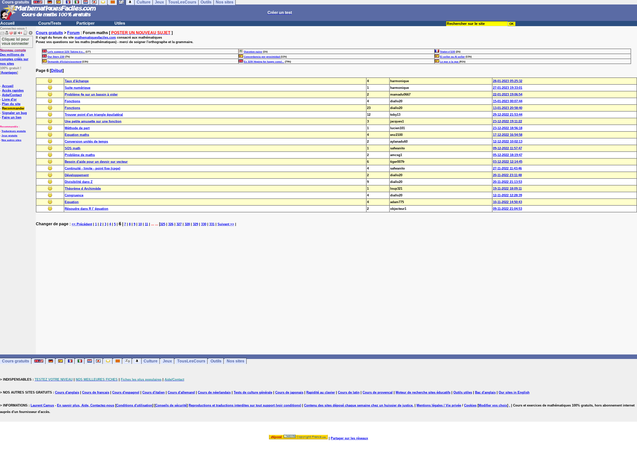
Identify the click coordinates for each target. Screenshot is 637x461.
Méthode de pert (77, 128)
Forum (73, 33)
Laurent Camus (42, 405)
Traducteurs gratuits (13, 131)
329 (195, 224)
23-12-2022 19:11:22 (507, 121)
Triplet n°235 (447, 51)
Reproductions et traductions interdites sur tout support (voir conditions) (245, 405)
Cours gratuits (49, 33)
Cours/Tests (49, 23)
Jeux (167, 361)
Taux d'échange (77, 81)
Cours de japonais (289, 392)
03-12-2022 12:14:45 (507, 162)
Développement (77, 175)
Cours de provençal (378, 392)
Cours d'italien (153, 392)
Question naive (253, 51)
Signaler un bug (14, 113)
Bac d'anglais (485, 392)
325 (162, 224)
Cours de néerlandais (214, 392)
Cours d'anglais (67, 392)
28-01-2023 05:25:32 (507, 81)
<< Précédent (82, 224)
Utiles (119, 23)
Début (56, 70)
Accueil (7, 23)
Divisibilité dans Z (79, 182)
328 (187, 224)
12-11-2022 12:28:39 (507, 195)
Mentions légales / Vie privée (439, 405)
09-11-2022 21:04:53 (507, 209)
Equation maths (77, 135)
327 (179, 224)
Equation (72, 202)
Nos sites (235, 361)
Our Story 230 (56, 56)
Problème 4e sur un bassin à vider (91, 94)
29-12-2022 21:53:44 (507, 114)
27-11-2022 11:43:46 (507, 168)
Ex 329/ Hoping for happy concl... (264, 61)
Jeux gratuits (9, 135)
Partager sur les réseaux (349, 438)
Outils (216, 361)
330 (203, 224)
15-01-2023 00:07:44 (507, 101)
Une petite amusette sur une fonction (93, 121)
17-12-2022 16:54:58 (507, 135)
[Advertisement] (336, 288)
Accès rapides (13, 90)
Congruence (74, 195)
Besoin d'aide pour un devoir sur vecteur (96, 162)
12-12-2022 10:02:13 (507, 141)
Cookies (470, 405)
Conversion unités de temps (86, 141)
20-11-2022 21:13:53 (507, 182)
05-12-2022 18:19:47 (507, 155)
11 (146, 224)
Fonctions (72, 101)
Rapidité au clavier (320, 392)
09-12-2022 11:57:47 (507, 148)
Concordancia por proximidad (262, 56)
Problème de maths (80, 155)
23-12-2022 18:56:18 (507, 128)
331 (211, 224)
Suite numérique (77, 88)
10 (140, 224)
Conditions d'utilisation (134, 405)
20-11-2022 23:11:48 (507, 175)
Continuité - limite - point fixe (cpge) (92, 168)
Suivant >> (225, 224)
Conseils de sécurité (171, 405)
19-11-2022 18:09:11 (507, 188)
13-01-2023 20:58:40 (507, 108)
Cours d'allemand (181, 392)
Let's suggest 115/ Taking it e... (66, 51)
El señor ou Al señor (452, 56)
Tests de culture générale (253, 392)
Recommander (13, 108)
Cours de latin (349, 392)
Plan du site (11, 104)
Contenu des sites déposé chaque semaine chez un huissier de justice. (359, 405)
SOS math (72, 148)
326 (170, 224)
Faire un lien (11, 117)
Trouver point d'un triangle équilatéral (94, 114)
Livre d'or (9, 99)
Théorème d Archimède (83, 188)
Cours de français (95, 392)
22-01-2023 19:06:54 (507, 94)
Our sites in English (514, 392)
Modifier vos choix (492, 405)
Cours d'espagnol (125, 392)
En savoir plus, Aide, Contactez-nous (85, 405)
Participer (85, 23)
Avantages (9, 72)
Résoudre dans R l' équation (86, 209)
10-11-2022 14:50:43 (507, 202)
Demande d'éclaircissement (64, 61)
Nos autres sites (11, 140)
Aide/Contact (12, 95)
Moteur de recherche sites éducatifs (423, 392)
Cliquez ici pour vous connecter (15, 41)
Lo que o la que (449, 61)
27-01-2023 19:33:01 (507, 88)
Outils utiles (462, 392)
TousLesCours (191, 361)
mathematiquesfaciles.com (95, 37)
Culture (151, 361)
